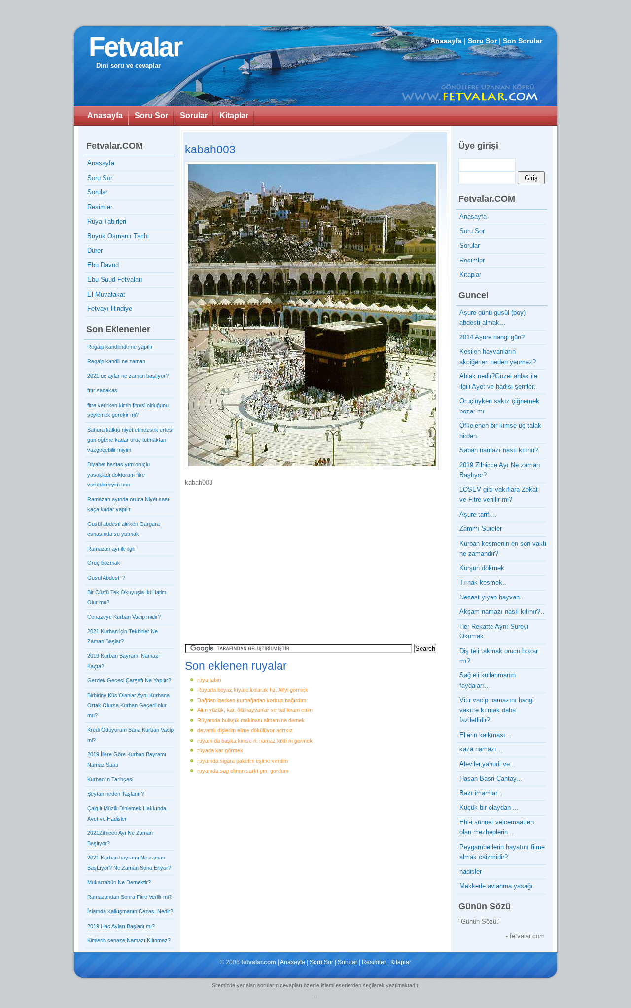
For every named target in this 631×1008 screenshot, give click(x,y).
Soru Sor (482, 41)
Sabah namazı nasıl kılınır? (498, 450)
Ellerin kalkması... (485, 735)
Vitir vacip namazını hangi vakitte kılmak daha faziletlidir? (496, 710)
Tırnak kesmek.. (482, 582)
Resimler (99, 207)
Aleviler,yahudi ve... (487, 764)
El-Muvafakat (106, 294)
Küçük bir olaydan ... (489, 807)
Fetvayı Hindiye (109, 308)
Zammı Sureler (480, 528)
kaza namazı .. (480, 749)
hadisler (470, 871)
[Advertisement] (268, 561)
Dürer (95, 250)
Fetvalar (135, 47)
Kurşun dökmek (481, 568)
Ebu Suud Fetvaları (114, 279)
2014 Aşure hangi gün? (492, 337)
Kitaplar (233, 116)
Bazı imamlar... (481, 793)
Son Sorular (522, 41)
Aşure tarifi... (477, 514)
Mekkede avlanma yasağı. (497, 886)
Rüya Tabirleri (106, 221)
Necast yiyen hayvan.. (491, 597)
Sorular (194, 116)
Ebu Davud (103, 265)
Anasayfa (446, 41)
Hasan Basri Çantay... (490, 778)
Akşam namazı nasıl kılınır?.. (501, 611)
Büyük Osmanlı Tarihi (118, 236)
